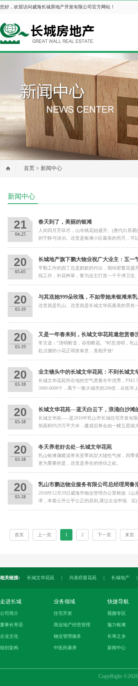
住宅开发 (63, 613)
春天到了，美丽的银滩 (65, 222)
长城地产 (120, 577)
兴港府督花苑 (83, 577)
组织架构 (9, 647)
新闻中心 (51, 168)
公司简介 (9, 613)
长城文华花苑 (40, 577)
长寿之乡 (116, 636)
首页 (29, 168)
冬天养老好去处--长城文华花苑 (75, 447)
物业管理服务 (67, 636)
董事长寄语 (11, 624)
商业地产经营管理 (72, 624)
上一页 (44, 534)
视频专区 (116, 613)
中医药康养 (65, 647)
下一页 (104, 534)
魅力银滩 (116, 624)
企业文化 (9, 636)
